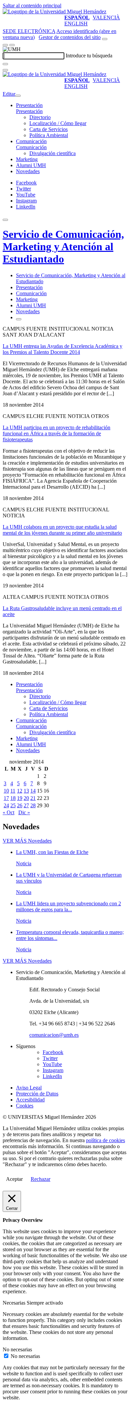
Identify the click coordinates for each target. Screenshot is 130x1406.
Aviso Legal (29, 1087)
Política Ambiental (48, 135)
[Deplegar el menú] (18, 319)
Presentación (29, 105)
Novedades (28, 171)
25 (13, 805)
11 (12, 791)
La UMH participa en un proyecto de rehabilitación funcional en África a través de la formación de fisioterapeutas (56, 433)
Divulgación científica (52, 153)
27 (26, 805)
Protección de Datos (37, 1093)
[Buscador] (104, 39)
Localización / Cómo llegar (57, 123)
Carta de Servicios (48, 129)
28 (33, 805)
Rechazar (40, 1179)
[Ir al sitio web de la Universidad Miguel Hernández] (54, 11)
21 (33, 798)
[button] (29, 111)
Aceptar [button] (14, 1179)
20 (26, 798)
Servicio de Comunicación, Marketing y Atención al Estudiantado (63, 246)
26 (19, 805)
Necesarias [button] (15, 1303)
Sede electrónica (29, 31)
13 (26, 791)
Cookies (24, 1105)
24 (6, 805)
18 (13, 798)
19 (19, 798)
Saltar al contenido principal (32, 5)
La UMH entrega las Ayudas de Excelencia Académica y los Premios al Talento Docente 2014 (62, 349)
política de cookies (105, 1140)
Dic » (24, 812)
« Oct (8, 812)
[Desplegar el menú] (12, 45)
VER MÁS (27, 841)
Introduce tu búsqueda (89, 55)
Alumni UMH (31, 165)
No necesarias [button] (17, 1349)
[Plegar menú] (18, 96)
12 (19, 791)
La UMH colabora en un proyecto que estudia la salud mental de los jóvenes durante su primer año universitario (62, 530)
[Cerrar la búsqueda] (5, 70)
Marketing (27, 159)
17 (6, 798)
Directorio (40, 117)
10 (6, 791)
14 (33, 791)
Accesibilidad (30, 1099)
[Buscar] (5, 64)
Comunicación (31, 141)
